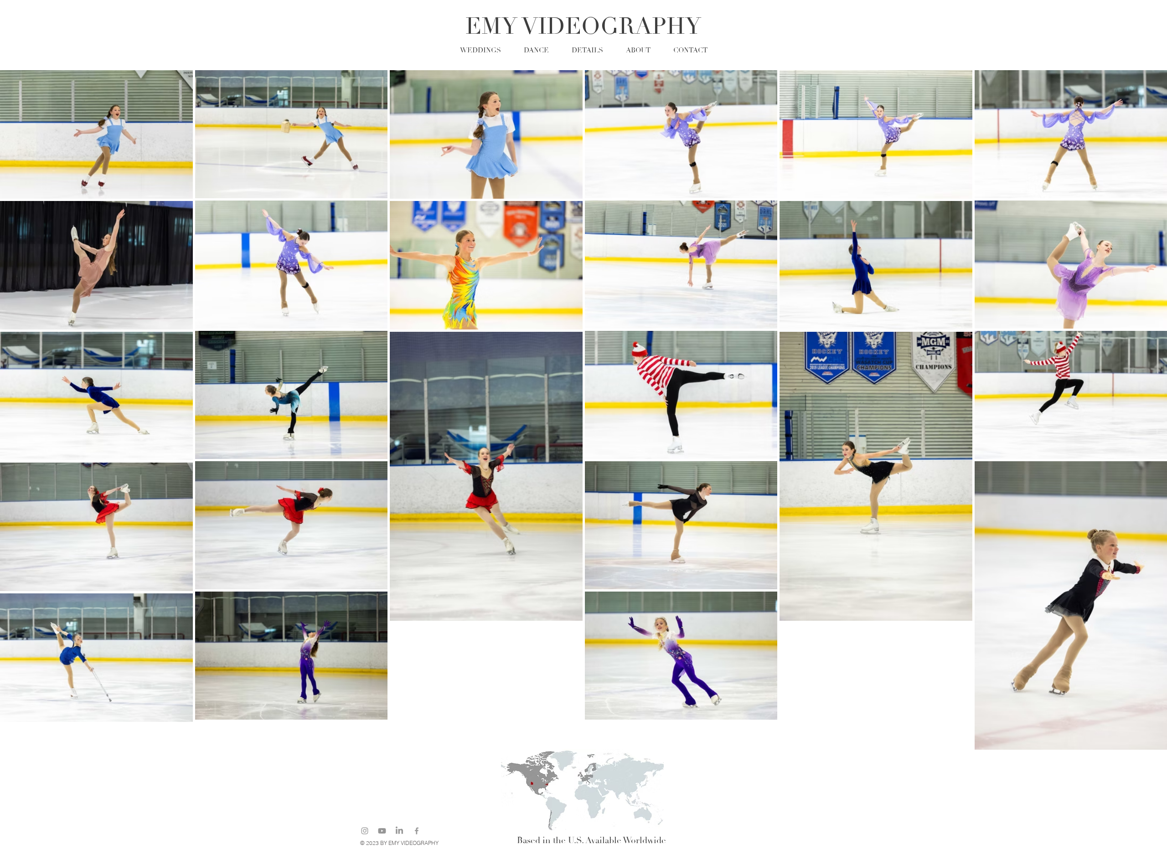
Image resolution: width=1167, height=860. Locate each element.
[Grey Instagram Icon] (364, 830)
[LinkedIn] (399, 830)
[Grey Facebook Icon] (416, 830)
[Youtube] (382, 830)
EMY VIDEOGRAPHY (583, 26)
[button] (587, 49)
